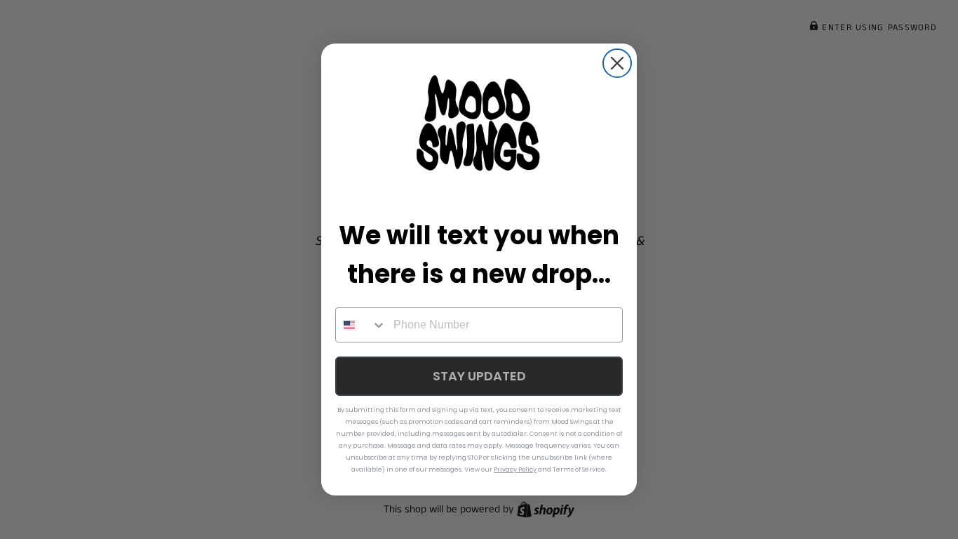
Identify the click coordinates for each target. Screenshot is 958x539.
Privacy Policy (515, 469)
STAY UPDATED (479, 376)
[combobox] (361, 325)
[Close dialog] (617, 63)
